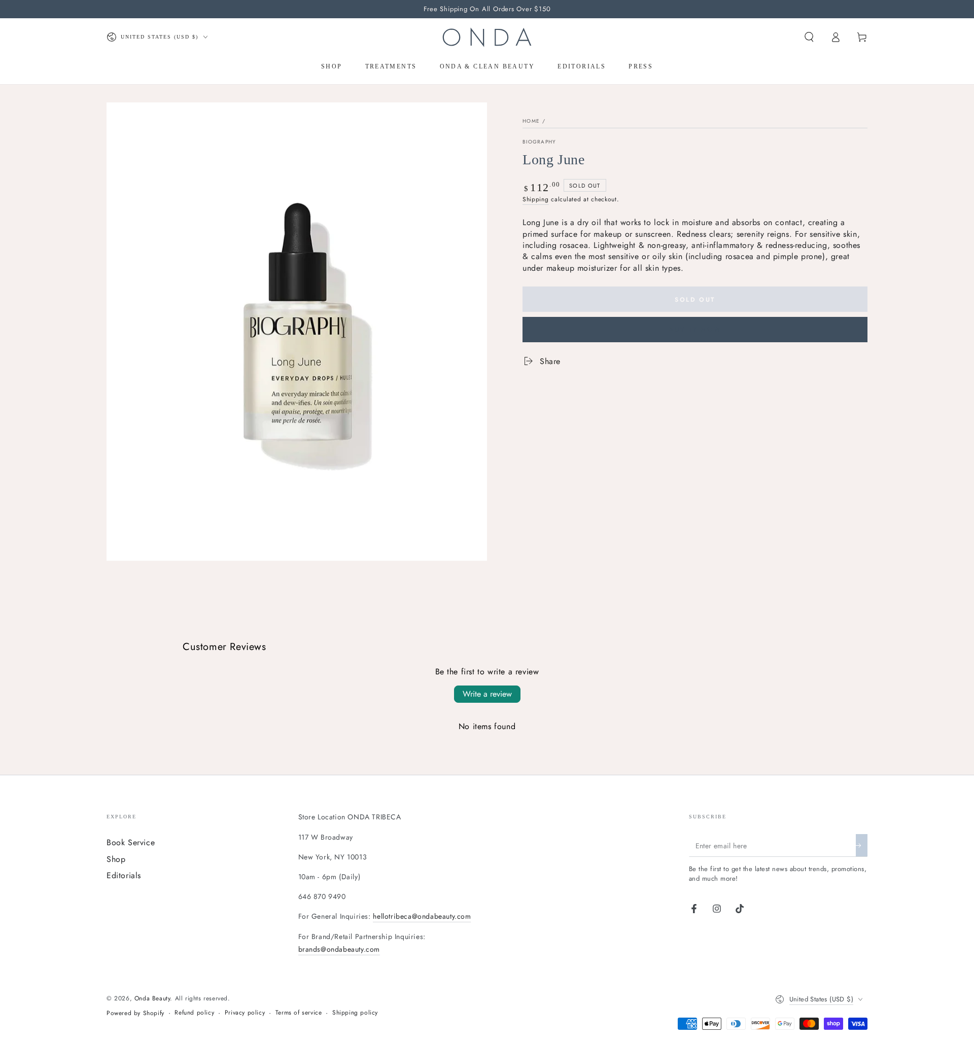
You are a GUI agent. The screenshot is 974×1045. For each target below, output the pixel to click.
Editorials (124, 875)
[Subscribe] (861, 845)
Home (531, 121)
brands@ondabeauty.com (339, 949)
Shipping (536, 199)
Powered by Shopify (135, 1013)
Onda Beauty (152, 998)
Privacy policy (245, 1012)
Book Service (131, 842)
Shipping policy (355, 1012)
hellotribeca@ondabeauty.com (422, 916)
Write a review (487, 694)
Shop (116, 859)
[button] (809, 37)
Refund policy (194, 1012)
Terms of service (298, 1012)
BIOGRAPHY (539, 142)
